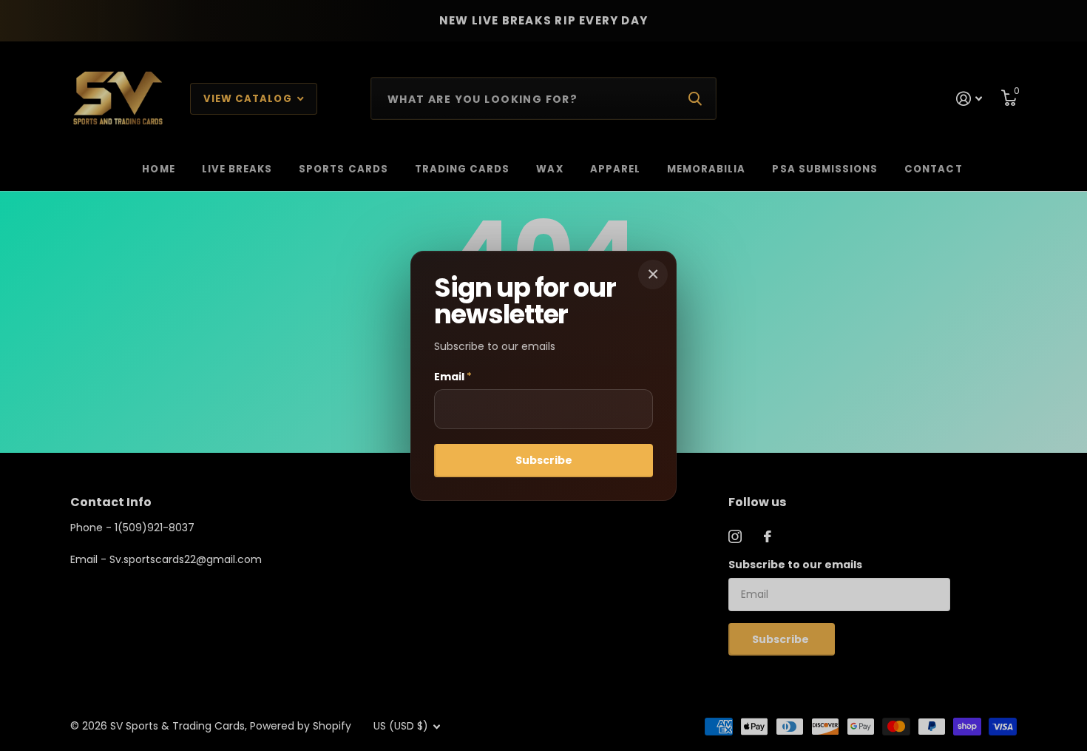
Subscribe (543, 460)
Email (453, 376)
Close (653, 274)
